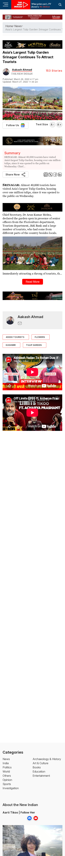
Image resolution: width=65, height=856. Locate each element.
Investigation (11, 788)
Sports (7, 784)
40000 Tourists (15, 337)
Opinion (7, 780)
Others (7, 775)
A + (59, 124)
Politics (7, 767)
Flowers (40, 337)
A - (52, 124)
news (18, 26)
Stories (54, 70)
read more (33, 281)
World (6, 771)
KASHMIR (11, 345)
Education (39, 771)
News (6, 759)
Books (37, 767)
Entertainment (41, 775)
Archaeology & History (47, 759)
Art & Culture (40, 763)
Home (9, 26)
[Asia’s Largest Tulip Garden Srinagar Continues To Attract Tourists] (10, 320)
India (6, 763)
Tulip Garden (34, 345)
